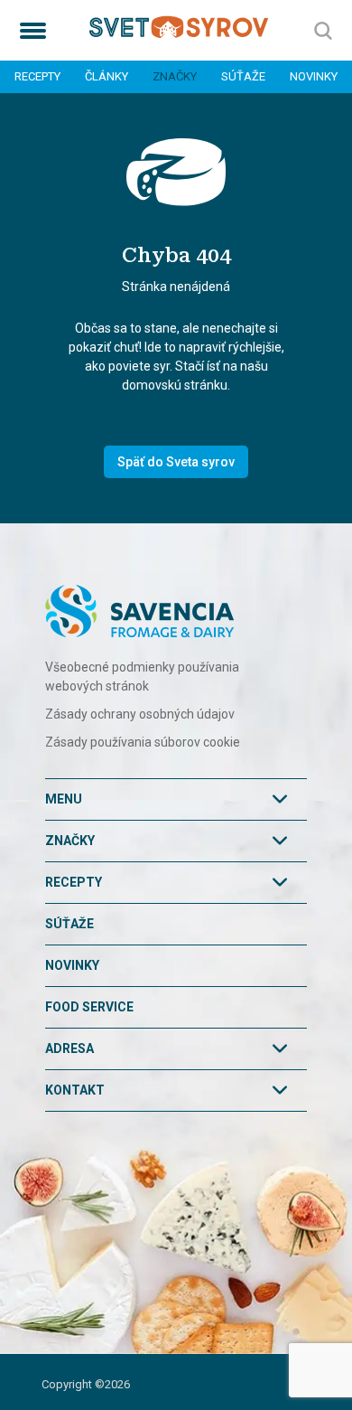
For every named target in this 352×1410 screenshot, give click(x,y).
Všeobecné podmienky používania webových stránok (142, 676)
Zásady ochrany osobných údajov (140, 714)
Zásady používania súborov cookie (142, 742)
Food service (89, 1007)
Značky (175, 76)
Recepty (37, 76)
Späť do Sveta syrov (176, 462)
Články (106, 76)
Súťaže (243, 76)
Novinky (314, 76)
